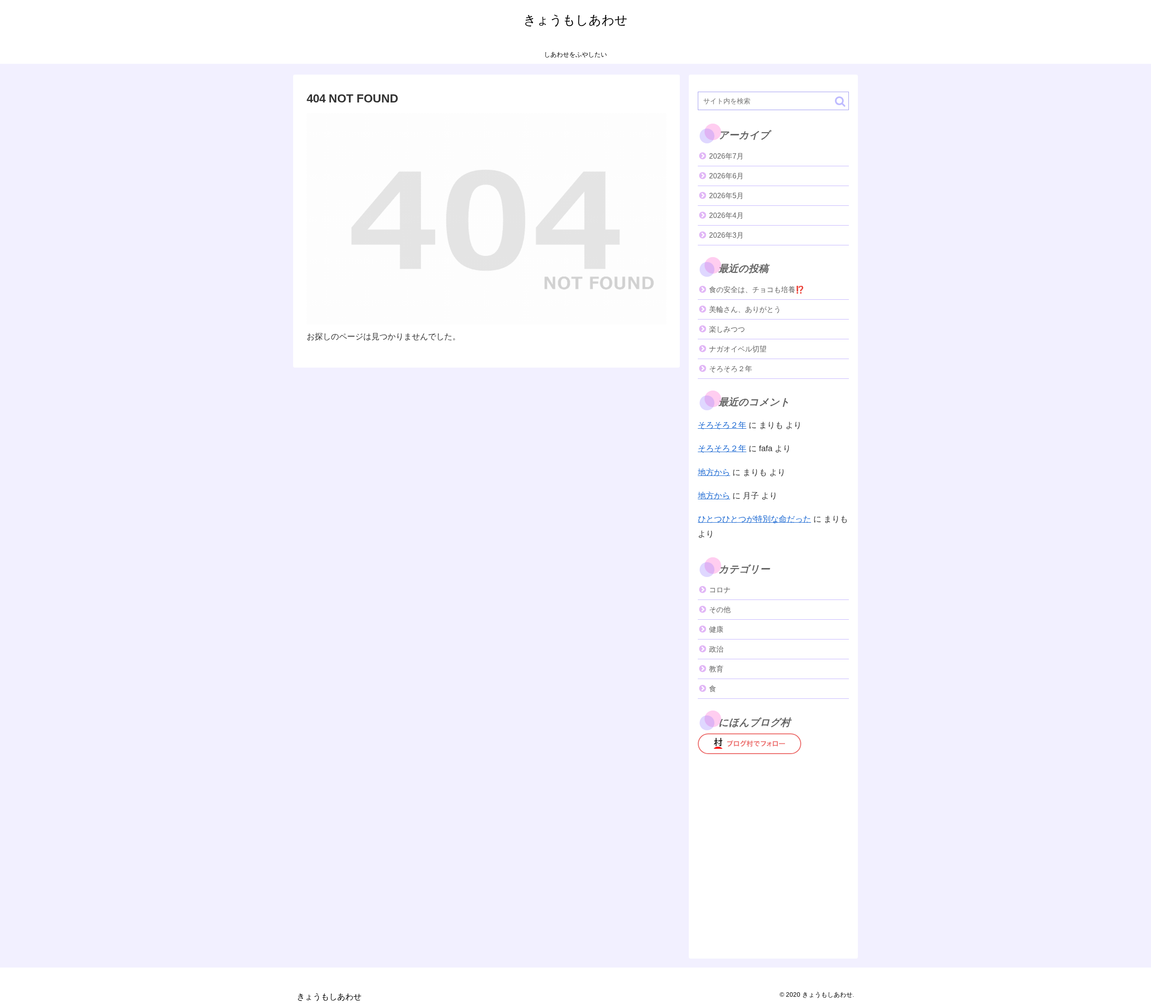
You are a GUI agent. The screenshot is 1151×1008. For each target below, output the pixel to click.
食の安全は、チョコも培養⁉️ (756, 289)
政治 (716, 649)
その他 (720, 609)
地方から (714, 472)
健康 (716, 629)
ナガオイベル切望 (738, 349)
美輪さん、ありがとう (745, 309)
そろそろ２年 (730, 369)
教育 (716, 669)
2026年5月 (726, 196)
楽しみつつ (727, 329)
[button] (840, 101)
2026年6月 (726, 176)
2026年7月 (726, 156)
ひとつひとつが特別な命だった (754, 519)
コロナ (720, 590)
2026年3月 (726, 235)
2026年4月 (726, 215)
